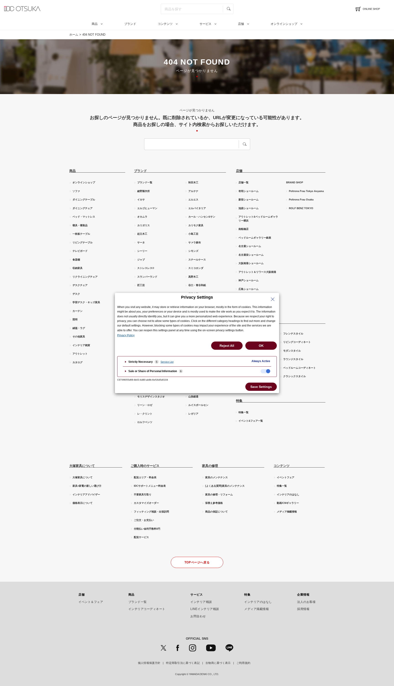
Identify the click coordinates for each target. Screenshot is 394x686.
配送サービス (141, 537)
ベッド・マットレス (84, 216)
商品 (95, 24)
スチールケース (197, 259)
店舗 (241, 24)
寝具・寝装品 (80, 225)
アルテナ (193, 191)
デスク (76, 293)
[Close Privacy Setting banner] (273, 299)
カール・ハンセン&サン (201, 216)
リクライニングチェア (85, 276)
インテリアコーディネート (146, 609)
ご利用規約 (243, 663)
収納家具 (78, 268)
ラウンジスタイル (293, 359)
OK (261, 345)
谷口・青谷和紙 (197, 285)
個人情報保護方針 (149, 663)
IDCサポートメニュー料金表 (150, 485)
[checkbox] (265, 371)
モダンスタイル (292, 350)
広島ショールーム (248, 289)
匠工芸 (141, 285)
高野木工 (193, 276)
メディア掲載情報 (287, 511)
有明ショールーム (248, 191)
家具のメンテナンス (216, 477)
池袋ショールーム (248, 208)
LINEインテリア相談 (204, 609)
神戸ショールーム (248, 280)
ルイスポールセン (198, 405)
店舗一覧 (243, 182)
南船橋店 (243, 229)
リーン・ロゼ (144, 405)
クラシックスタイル (294, 376)
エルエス (193, 199)
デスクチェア (80, 285)
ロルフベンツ (144, 422)
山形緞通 (193, 396)
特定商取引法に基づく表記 (183, 663)
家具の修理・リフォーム (219, 494)
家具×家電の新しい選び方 (87, 485)
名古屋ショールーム (249, 246)
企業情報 (303, 594)
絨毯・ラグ (79, 328)
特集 (247, 594)
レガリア (193, 413)
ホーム (73, 34)
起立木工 (142, 233)
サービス (205, 24)
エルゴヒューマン (147, 208)
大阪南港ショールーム (251, 263)
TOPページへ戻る (197, 562)
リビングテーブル (83, 242)
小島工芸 (193, 233)
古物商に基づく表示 (218, 663)
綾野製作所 (143, 191)
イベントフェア (285, 477)
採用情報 (303, 609)
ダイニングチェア (83, 208)
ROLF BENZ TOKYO (301, 208)
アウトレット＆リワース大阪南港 (257, 272)
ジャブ (141, 259)
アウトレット (80, 353)
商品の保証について (216, 511)
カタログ (78, 362)
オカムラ (142, 216)
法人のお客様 (306, 602)
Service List (167, 361)
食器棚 (76, 259)
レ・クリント (144, 413)
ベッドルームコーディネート (299, 367)
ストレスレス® (145, 268)
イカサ (141, 199)
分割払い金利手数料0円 (147, 528)
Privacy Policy (126, 335)
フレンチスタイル (293, 333)
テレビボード (80, 251)
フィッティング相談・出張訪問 (151, 511)
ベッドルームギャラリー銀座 (254, 237)
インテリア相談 (201, 602)
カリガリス (143, 225)
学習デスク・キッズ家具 (86, 302)
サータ (141, 242)
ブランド (130, 24)
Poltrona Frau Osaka (301, 199)
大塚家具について (83, 477)
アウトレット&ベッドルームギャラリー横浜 (258, 218)
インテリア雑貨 (81, 345)
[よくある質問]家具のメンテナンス (225, 485)
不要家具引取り (142, 494)
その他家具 (79, 336)
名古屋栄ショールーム (251, 254)
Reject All (227, 345)
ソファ (76, 191)
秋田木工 (193, 182)
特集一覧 (243, 412)
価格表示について (83, 503)
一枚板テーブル (81, 233)
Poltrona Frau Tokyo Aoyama (306, 191)
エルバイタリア (197, 208)
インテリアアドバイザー (86, 494)
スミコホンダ (195, 268)
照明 (75, 319)
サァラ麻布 (194, 242)
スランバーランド (147, 276)
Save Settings (261, 387)
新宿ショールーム (248, 199)
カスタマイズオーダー (146, 503)
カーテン (78, 311)
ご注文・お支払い (144, 520)
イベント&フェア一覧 (250, 420)
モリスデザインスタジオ (151, 396)
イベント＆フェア (90, 602)
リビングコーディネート (297, 342)
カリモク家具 (195, 225)
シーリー (142, 251)
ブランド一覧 (144, 182)
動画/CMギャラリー (288, 503)
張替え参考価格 (214, 503)
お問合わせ (198, 616)
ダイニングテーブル (84, 199)
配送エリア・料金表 (145, 477)
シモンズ (193, 251)
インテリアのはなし (288, 494)
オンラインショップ (284, 24)
